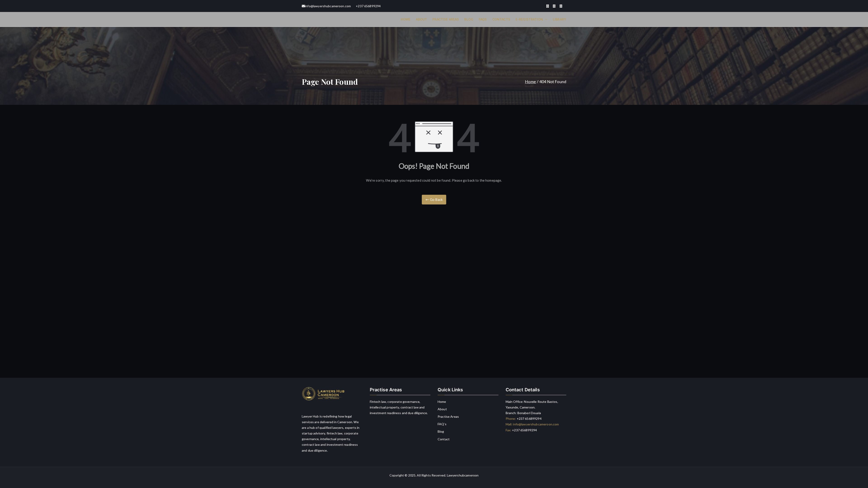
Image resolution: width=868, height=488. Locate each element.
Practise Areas (448, 416)
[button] (545, 19)
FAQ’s (442, 424)
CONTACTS (501, 19)
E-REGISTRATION (529, 19)
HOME (405, 19)
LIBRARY (559, 19)
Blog (441, 431)
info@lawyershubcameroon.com (328, 6)
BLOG (468, 19)
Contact (444, 439)
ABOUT (421, 19)
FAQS (483, 19)
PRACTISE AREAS (445, 19)
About (442, 409)
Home (442, 402)
